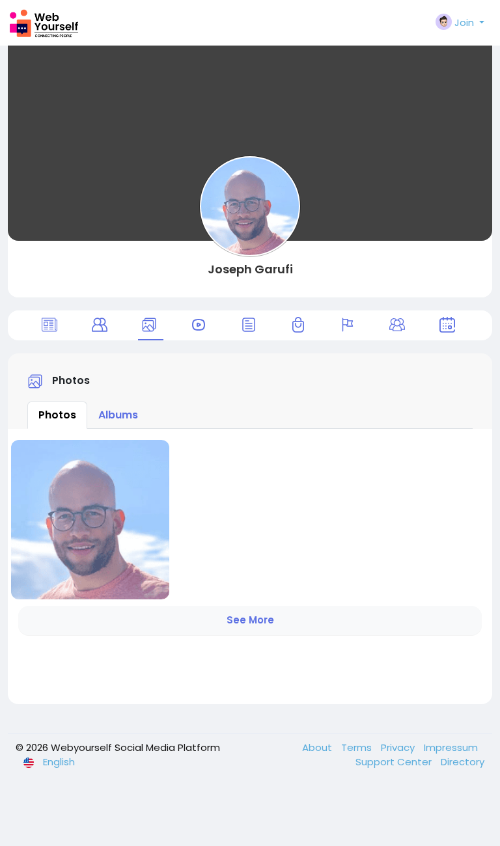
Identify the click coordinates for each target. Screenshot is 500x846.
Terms (357, 747)
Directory (462, 762)
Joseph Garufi (250, 269)
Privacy (399, 747)
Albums (118, 414)
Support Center (394, 762)
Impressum (451, 747)
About (318, 747)
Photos (57, 414)
